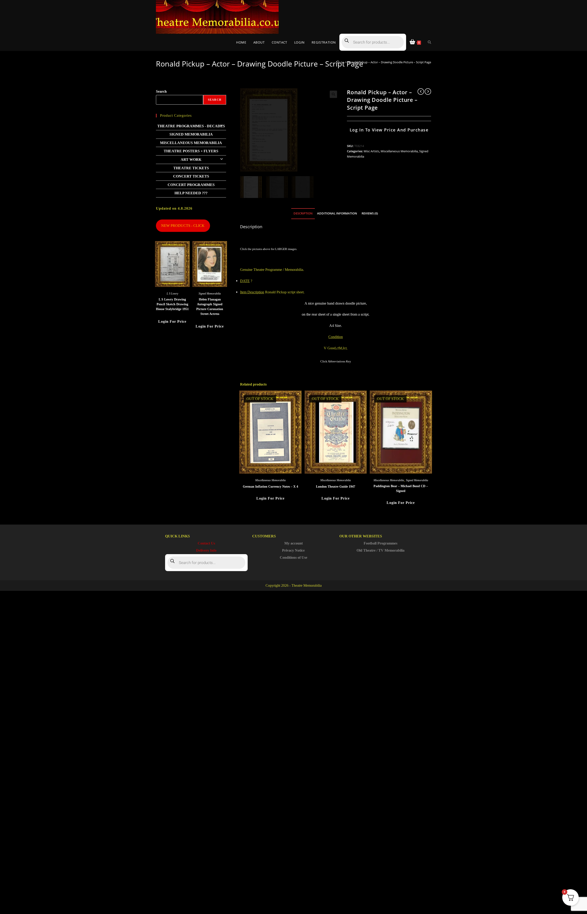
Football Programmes (380, 543)
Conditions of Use (293, 557)
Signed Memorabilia (417, 480)
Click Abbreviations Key (335, 361)
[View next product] (428, 91)
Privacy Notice (293, 550)
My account (293, 543)
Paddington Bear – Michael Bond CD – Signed (401, 488)
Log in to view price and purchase (389, 130)
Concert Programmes (191, 185)
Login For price (270, 498)
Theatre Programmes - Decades (191, 126)
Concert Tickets (191, 176)
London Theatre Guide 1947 (335, 486)
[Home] (337, 62)
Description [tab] (303, 213)
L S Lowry (172, 293)
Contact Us (206, 543)
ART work (191, 159)
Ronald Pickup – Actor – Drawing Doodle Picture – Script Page (389, 62)
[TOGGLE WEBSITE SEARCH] (429, 42)
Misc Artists (371, 151)
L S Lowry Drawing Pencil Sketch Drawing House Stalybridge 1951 (172, 304)
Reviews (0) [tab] (370, 213)
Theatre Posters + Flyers (191, 151)
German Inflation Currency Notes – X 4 (270, 486)
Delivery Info (206, 550)
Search (161, 91)
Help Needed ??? (191, 193)
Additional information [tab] (337, 213)
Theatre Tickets (191, 168)
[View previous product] (421, 91)
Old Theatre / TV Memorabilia (380, 550)
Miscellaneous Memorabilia (399, 151)
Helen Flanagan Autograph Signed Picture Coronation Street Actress (209, 307)
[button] (333, 94)
